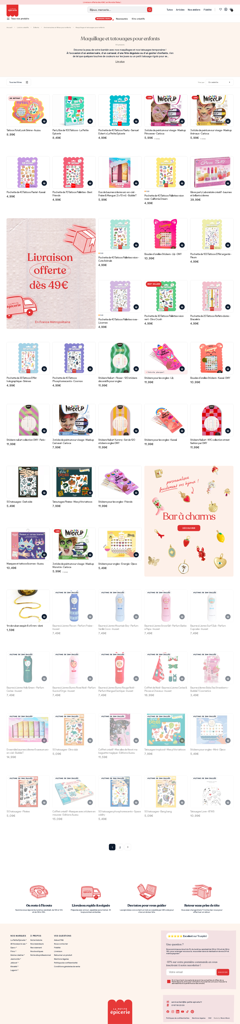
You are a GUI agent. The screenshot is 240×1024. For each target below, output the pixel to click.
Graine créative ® (17, 955)
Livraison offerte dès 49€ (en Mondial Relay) (120, 2)
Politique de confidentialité (65, 963)
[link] (225, 10)
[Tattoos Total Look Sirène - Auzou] (28, 115)
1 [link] (112, 847)
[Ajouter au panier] (44, 121)
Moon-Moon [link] (225, 1018)
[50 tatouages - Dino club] (74, 734)
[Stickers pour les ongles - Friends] (120, 487)
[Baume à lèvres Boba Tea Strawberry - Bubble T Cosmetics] (211, 674)
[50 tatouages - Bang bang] (166, 796)
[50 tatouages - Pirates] (28, 796)
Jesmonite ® (15, 959)
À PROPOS (35, 935)
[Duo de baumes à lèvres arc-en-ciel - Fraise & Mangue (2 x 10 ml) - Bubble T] (120, 179)
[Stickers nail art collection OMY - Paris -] (28, 425)
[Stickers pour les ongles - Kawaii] (166, 425)
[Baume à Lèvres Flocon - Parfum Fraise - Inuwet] (74, 612)
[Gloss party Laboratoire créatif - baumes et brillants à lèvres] (211, 179)
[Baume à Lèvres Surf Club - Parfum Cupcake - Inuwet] (211, 612)
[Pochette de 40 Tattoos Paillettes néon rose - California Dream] (166, 180)
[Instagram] (172, 1011)
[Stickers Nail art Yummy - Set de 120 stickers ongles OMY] (120, 426)
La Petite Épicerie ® (18, 940)
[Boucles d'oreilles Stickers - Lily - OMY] (166, 239)
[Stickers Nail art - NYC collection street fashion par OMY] (211, 426)
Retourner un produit (63, 955)
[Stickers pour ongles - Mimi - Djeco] (211, 734)
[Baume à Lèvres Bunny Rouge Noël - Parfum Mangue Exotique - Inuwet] (120, 674)
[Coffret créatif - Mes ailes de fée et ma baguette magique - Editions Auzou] (120, 736)
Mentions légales (61, 959)
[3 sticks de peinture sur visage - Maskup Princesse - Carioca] (166, 117)
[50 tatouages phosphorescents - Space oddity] (120, 798)
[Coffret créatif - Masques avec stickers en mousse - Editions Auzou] (74, 798)
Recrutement (36, 947)
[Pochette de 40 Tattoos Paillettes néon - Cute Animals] (120, 242)
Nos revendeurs (37, 944)
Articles (180, 9)
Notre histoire (36, 940)
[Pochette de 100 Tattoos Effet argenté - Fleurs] (211, 241)
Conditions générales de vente (67, 966)
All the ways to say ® (18, 944)
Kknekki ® (14, 966)
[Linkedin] (177, 1011)
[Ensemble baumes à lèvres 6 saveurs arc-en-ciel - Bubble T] (28, 736)
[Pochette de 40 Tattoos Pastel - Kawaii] (28, 177)
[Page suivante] (128, 847)
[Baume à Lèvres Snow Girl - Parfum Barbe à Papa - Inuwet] (166, 612)
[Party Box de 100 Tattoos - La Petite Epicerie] (74, 117)
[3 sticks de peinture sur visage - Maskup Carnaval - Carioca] (74, 426)
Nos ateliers (194, 9)
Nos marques (18, 935)
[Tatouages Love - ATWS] (211, 796)
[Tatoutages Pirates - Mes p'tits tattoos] (74, 487)
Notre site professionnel (40, 955)
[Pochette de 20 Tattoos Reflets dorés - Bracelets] (211, 303)
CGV (209, 1018)
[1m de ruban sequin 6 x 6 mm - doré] (28, 611)
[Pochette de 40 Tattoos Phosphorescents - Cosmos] (74, 364)
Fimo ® (13, 951)
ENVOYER (223, 972)
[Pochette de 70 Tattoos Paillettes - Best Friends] (74, 179)
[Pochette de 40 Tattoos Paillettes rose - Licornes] (120, 304)
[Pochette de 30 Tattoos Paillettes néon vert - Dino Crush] (166, 303)
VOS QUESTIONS (62, 935)
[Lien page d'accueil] (12, 11)
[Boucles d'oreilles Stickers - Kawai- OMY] (211, 363)
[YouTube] (182, 1011)
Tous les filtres (15, 82)
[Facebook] (167, 1011)
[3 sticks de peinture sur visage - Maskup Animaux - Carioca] (211, 117)
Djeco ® (13, 947)
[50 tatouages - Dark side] (28, 487)
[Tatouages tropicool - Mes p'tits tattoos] (166, 734)
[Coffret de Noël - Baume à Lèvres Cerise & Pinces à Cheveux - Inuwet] (166, 674)
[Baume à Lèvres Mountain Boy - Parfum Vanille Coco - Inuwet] (120, 612)
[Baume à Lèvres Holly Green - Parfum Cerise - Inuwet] (28, 674)
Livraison (58, 951)
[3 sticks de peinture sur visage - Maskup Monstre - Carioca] (74, 550)
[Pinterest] (192, 1011)
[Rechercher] (149, 9)
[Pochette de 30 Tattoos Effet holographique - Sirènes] (28, 364)
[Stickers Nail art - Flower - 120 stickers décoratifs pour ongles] (120, 364)
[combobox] (120, 10)
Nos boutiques (36, 951)
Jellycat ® (14, 963)
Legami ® (14, 970)
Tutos (170, 9)
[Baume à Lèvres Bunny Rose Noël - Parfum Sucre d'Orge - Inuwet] (74, 674)
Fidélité (208, 9)
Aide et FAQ (59, 940)
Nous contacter (61, 944)
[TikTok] (187, 1011)
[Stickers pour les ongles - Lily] (166, 363)
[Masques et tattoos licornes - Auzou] (28, 549)
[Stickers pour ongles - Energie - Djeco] (120, 549)
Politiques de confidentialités (177, 1018)
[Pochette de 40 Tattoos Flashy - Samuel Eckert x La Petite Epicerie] (120, 117)
